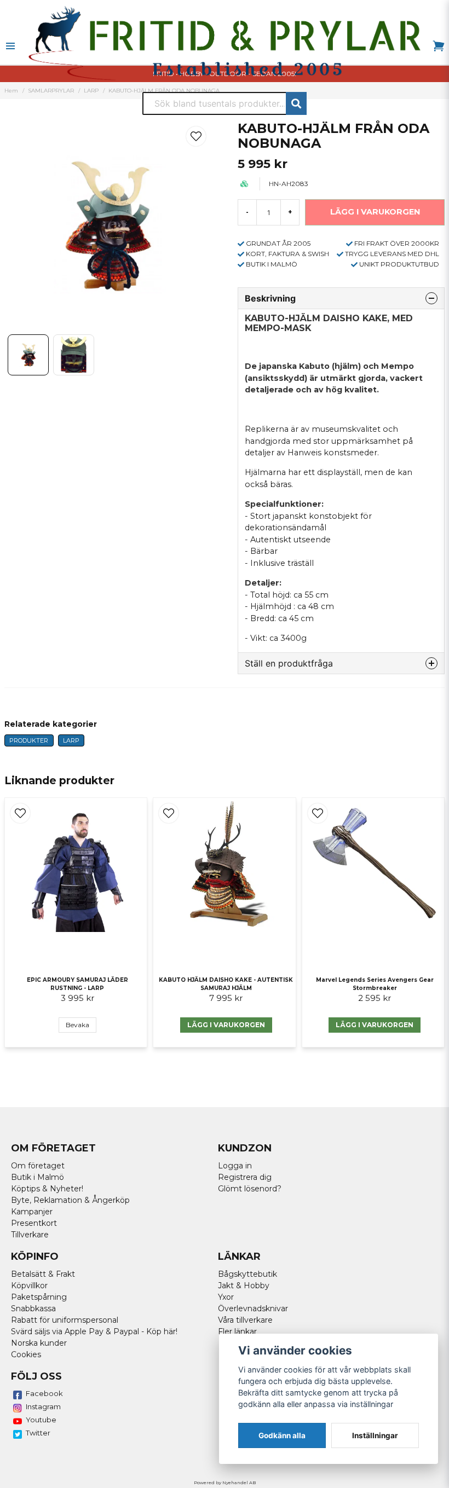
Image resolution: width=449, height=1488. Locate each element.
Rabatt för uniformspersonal (64, 1320)
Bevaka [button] (77, 1025)
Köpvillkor (29, 1285)
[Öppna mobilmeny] (10, 46)
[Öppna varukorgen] (438, 46)
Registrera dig (245, 1177)
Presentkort (34, 1223)
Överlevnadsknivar (253, 1308)
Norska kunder (39, 1343)
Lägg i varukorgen (226, 1025)
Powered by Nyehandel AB (225, 1482)
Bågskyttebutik (247, 1274)
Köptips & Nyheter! (47, 1189)
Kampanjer (32, 1212)
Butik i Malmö (37, 1177)
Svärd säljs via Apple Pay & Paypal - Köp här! (94, 1331)
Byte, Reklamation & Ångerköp (70, 1200)
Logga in (235, 1166)
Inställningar (375, 1435)
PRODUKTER (28, 740)
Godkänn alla (282, 1435)
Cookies (26, 1354)
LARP (71, 740)
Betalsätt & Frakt (43, 1274)
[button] (196, 136)
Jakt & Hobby (243, 1285)
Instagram (43, 1406)
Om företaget (38, 1166)
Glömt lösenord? (249, 1189)
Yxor (226, 1297)
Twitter (38, 1432)
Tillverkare (30, 1235)
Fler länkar (237, 1331)
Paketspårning (39, 1297)
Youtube (41, 1419)
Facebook (44, 1393)
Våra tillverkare (245, 1320)
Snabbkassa (33, 1308)
